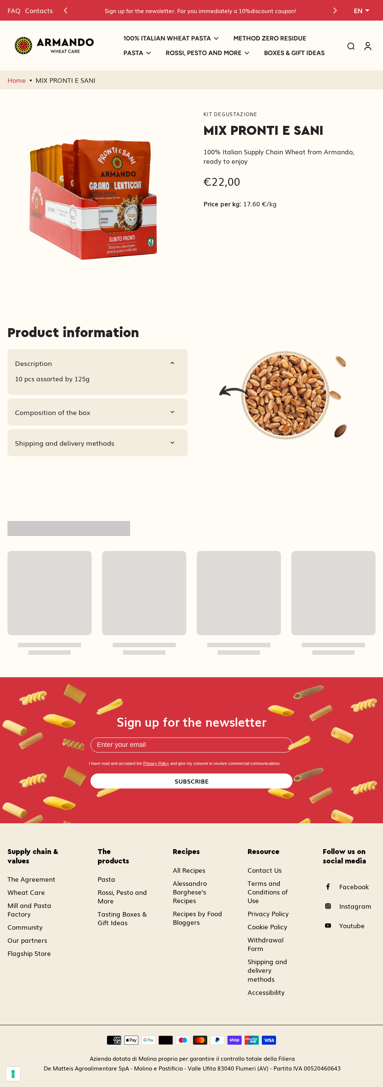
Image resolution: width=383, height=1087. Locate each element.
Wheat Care (26, 892)
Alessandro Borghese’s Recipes (190, 892)
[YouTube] (331, 925)
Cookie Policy (267, 926)
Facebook (354, 886)
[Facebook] (331, 886)
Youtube (352, 925)
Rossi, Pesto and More (122, 896)
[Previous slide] (65, 10)
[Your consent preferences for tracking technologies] (13, 1074)
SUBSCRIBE (192, 780)
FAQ (14, 10)
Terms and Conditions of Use (268, 892)
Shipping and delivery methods (267, 970)
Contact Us (265, 870)
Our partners (27, 940)
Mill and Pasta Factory (29, 909)
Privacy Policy (156, 763)
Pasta (106, 879)
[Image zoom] (93, 195)
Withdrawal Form (266, 944)
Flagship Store (29, 953)
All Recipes (189, 870)
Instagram (355, 906)
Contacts (39, 10)
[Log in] (367, 45)
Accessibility (266, 992)
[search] (351, 45)
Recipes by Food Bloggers (197, 917)
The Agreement (31, 879)
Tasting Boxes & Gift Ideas (122, 918)
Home (16, 80)
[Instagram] (331, 906)
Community (25, 927)
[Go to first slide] (335, 10)
